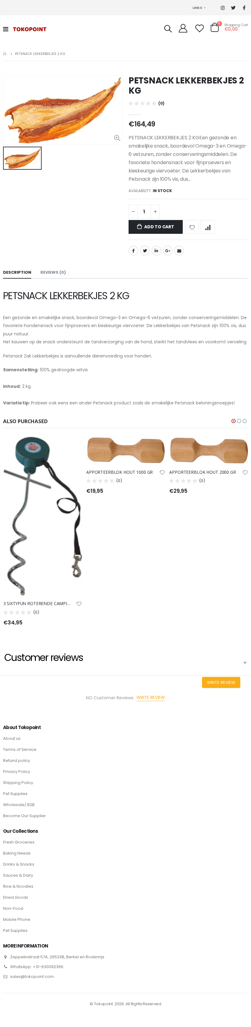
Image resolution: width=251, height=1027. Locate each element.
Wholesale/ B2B (19, 805)
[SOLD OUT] (154, 447)
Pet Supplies (15, 794)
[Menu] (5, 29)
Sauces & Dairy (18, 875)
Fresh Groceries (19, 842)
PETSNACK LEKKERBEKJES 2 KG (186, 86)
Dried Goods (15, 897)
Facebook (133, 251)
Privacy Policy (16, 771)
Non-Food (13, 908)
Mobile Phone (16, 919)
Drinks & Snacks (18, 864)
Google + (168, 251)
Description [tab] (17, 272)
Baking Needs (17, 853)
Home (5, 53)
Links (197, 7)
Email (179, 251)
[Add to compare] (208, 227)
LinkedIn (156, 251)
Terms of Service (19, 749)
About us (12, 738)
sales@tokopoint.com (32, 976)
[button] (233, 421)
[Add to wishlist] (192, 227)
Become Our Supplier (24, 816)
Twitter (145, 251)
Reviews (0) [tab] (53, 272)
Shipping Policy (18, 783)
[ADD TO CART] (71, 447)
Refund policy (16, 760)
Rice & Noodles (18, 886)
